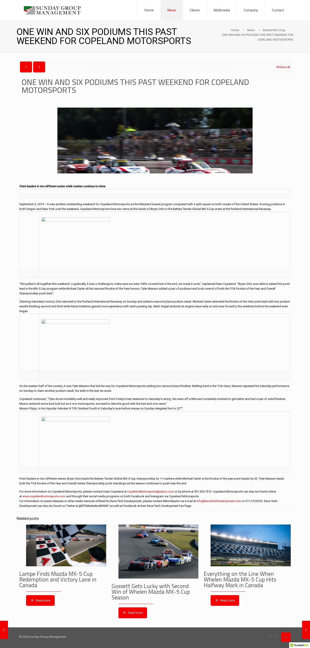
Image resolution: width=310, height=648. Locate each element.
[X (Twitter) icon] (275, 637)
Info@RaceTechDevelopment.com (219, 501)
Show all (284, 67)
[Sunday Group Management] (52, 10)
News (251, 30)
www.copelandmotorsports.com (43, 496)
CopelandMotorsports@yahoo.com (150, 491)
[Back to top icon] (286, 637)
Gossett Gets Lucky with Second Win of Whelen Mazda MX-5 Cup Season (151, 592)
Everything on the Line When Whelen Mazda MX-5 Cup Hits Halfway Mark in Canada (240, 579)
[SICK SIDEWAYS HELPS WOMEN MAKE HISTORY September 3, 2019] (4, 630)
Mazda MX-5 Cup (274, 30)
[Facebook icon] (270, 637)
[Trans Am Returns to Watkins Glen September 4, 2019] (306, 630)
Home (235, 30)
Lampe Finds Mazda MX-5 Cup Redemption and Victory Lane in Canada (57, 579)
